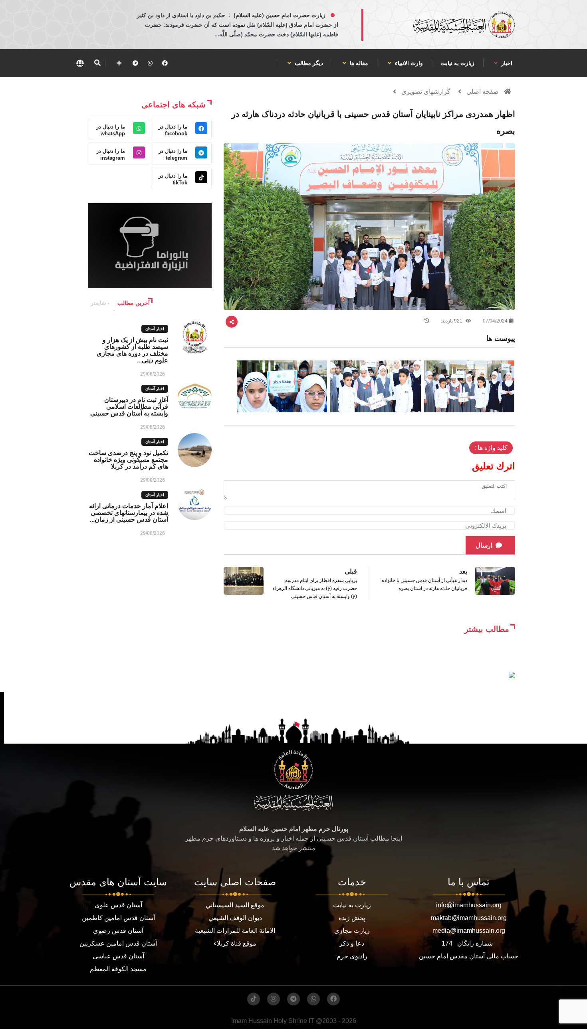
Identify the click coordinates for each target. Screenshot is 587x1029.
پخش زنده (352, 917)
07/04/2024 (495, 321)
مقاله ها (358, 63)
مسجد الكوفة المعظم (118, 969)
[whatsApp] (150, 63)
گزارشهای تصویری (425, 91)
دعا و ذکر (351, 943)
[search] (97, 63)
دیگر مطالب (308, 63)
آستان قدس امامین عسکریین (118, 943)
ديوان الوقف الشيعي (235, 917)
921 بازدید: (452, 321)
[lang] (80, 63)
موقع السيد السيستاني (235, 905)
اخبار (506, 63)
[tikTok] (253, 999)
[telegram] (135, 63)
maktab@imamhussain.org (469, 917)
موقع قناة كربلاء (235, 943)
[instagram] (273, 999)
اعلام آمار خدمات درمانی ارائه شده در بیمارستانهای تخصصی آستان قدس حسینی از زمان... (128, 513)
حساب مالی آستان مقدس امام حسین (468, 956)
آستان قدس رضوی (118, 930)
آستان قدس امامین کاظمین (118, 917)
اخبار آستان (154, 329)
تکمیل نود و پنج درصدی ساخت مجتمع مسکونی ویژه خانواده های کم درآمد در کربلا (128, 459)
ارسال (484, 545)
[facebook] (165, 63)
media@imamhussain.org (468, 930)
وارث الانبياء (408, 63)
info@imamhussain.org (469, 905)
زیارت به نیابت (457, 63)
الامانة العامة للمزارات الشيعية (235, 930)
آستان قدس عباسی (118, 956)
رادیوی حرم (352, 956)
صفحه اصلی (482, 91)
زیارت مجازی (352, 930)
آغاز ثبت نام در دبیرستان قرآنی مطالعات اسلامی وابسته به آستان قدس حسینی (129, 406)
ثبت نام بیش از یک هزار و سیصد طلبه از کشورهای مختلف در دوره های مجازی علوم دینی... (132, 350)
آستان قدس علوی (118, 905)
